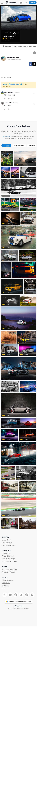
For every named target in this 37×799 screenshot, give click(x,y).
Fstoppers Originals (8, 545)
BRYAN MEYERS (13, 57)
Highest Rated (19, 145)
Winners (7, 46)
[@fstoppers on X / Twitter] (21, 594)
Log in (5, 84)
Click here (6, 136)
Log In (25, 2)
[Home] (11, 2)
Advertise (5, 585)
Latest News (6, 540)
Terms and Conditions (23, 608)
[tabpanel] (18, 340)
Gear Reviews (7, 542)
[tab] (6, 145)
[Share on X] (34, 64)
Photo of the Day (7, 556)
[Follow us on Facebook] (15, 594)
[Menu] (2, 2)
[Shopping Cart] (21, 3)
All (6, 145)
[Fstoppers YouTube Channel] (10, 594)
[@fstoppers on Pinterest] (26, 594)
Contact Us (6, 583)
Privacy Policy (12, 608)
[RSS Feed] (32, 594)
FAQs (4, 588)
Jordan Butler (8, 103)
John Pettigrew (8, 92)
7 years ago (17, 92)
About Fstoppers (7, 580)
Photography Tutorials (9, 569)
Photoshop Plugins (8, 572)
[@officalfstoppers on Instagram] (4, 594)
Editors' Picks (6, 553)
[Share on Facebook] (30, 64)
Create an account (15, 84)
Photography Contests (9, 561)
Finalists (32, 145)
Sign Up (33, 2)
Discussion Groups (8, 559)
